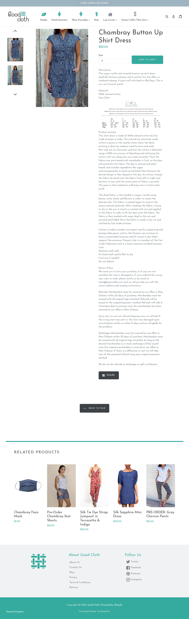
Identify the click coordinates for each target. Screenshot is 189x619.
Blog (71, 572)
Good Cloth (94, 605)
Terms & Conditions (79, 582)
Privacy (73, 577)
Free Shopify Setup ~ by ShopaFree (94, 611)
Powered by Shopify (111, 605)
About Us (74, 562)
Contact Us (75, 567)
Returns (73, 587)
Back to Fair (97, 408)
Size (101, 55)
